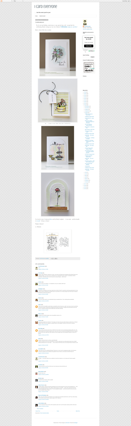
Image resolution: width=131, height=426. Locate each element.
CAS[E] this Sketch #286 (89, 133)
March (86, 178)
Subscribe (89, 46)
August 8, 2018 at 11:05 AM (43, 406)
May (86, 175)
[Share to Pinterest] (56, 258)
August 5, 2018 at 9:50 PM (43, 367)
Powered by (85, 51)
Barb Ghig (40, 328)
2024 (85, 95)
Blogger (76, 422)
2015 (85, 187)
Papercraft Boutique (42, 395)
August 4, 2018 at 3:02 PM (43, 345)
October (86, 109)
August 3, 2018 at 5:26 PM (43, 294)
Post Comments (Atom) (44, 413)
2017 (85, 183)
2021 (85, 100)
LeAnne (39, 282)
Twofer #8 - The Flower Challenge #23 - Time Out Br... (89, 141)
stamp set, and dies (69, 27)
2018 (85, 104)
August (86, 112)
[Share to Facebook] (55, 258)
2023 (85, 96)
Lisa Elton (40, 364)
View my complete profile (87, 29)
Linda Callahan (41, 403)
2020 (85, 101)
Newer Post (38, 411)
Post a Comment (40, 408)
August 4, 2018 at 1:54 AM (43, 310)
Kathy (39, 338)
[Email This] (51, 258)
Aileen (39, 304)
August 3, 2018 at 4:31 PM (43, 285)
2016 (85, 185)
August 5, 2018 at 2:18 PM (43, 361)
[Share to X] (54, 258)
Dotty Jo (40, 313)
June (86, 173)
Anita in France (41, 385)
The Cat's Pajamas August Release (88, 125)
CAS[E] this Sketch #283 (89, 167)
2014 (85, 188)
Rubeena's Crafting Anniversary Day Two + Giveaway (89, 121)
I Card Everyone (45, 6)
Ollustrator (68, 422)
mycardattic (40, 348)
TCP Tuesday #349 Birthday (88, 164)
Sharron (39, 297)
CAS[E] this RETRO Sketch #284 (88, 156)
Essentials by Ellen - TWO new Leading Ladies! (89, 161)
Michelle (40, 378)
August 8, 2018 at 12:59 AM (43, 399)
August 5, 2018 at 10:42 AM (43, 353)
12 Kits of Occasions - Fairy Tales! (89, 114)
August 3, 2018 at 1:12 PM (43, 269)
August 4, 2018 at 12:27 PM (43, 335)
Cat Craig (40, 272)
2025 (85, 93)
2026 (85, 92)
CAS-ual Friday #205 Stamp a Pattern (89, 149)
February (87, 180)
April (86, 177)
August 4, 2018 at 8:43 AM (43, 324)
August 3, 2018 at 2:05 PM (43, 278)
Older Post (78, 411)
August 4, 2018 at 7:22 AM (43, 316)
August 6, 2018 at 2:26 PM (43, 381)
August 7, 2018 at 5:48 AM (43, 391)
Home (36, 16)
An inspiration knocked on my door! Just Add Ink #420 (89, 151)
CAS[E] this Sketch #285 (89, 143)
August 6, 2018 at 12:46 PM (43, 374)
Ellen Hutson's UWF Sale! (89, 129)
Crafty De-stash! (42, 16)
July (86, 172)
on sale (38, 221)
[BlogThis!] (52, 258)
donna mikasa (41, 371)
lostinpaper (40, 288)
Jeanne (39, 320)
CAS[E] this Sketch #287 (89, 116)
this (51, 219)
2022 (85, 98)
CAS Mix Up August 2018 (89, 154)
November (87, 107)
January (86, 181)
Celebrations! (87, 166)
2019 (85, 103)
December (87, 106)
